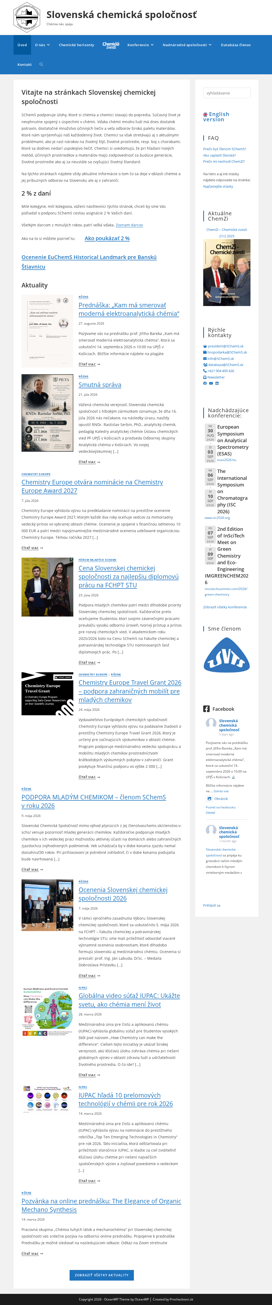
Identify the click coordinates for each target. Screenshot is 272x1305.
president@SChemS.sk (225, 346)
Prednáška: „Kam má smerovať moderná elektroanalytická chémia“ (129, 309)
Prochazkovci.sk (181, 1299)
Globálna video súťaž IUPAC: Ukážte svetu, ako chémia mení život (129, 999)
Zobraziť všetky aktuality (102, 1275)
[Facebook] (205, 383)
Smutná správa (100, 384)
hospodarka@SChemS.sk (227, 352)
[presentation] (47, 331)
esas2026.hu (226, 460)
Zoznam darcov (129, 224)
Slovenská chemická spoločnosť (121, 14)
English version (216, 116)
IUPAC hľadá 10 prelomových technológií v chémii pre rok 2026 (126, 1099)
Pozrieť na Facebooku (221, 807)
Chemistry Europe (36, 474)
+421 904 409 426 (220, 370)
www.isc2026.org (217, 517)
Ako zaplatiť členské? (219, 155)
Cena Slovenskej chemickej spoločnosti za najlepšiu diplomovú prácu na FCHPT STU (129, 576)
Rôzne (83, 297)
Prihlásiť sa (211, 905)
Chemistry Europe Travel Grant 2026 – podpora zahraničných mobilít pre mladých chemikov (130, 691)
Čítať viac (89, 364)
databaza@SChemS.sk (225, 364)
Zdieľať (210, 813)
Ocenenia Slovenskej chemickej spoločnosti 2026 (123, 893)
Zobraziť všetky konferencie (225, 607)
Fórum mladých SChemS (98, 560)
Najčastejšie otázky (218, 186)
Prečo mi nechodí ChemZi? (224, 161)
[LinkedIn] (216, 383)
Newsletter (216, 377)
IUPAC (83, 987)
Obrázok (221, 798)
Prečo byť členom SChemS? (224, 149)
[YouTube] (211, 383)
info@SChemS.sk (220, 358)
